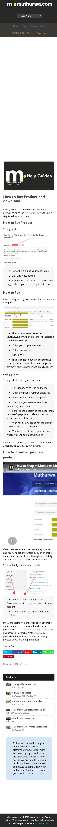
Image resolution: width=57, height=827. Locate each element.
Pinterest (8, 656)
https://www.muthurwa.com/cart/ (36, 629)
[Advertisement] (28, 74)
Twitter (7, 652)
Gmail (27, 652)
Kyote (25, 663)
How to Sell (37, 26)
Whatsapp (48, 652)
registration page (33, 212)
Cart (23, 33)
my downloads (37, 603)
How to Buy (19, 26)
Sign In (41, 33)
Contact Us (43, 823)
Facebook (17, 652)
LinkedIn (37, 652)
